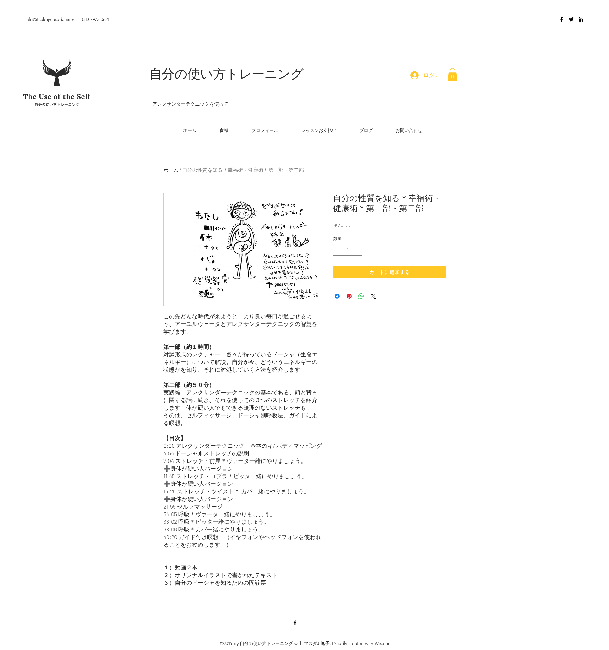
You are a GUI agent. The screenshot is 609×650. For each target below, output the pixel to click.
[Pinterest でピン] (349, 296)
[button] (452, 74)
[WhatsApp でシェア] (361, 296)
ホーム (171, 170)
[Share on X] (373, 296)
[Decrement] (338, 249)
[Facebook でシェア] (337, 296)
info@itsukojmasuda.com (49, 19)
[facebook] (562, 19)
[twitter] (571, 19)
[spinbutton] (347, 249)
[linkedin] (581, 19)
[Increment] (357, 249)
